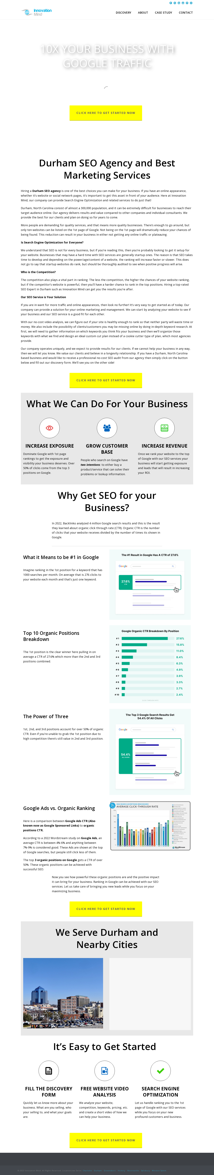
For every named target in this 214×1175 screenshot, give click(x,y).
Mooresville (133, 1170)
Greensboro (110, 1170)
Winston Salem (159, 1170)
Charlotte (87, 1170)
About (143, 12)
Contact (186, 12)
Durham (98, 1170)
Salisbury (145, 1170)
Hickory (121, 1170)
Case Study (163, 12)
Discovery (123, 12)
